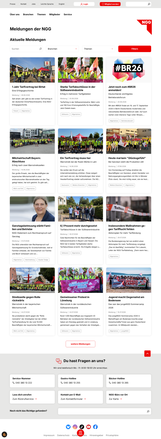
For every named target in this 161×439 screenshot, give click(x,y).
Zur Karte (114, 399)
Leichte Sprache (47, 4)
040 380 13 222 (24, 382)
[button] (15, 14)
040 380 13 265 (120, 382)
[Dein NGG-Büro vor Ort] (80, 433)
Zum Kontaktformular (72, 399)
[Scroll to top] (147, 353)
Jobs (33, 4)
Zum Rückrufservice (23, 399)
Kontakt (23, 4)
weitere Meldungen (80, 344)
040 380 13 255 (72, 382)
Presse (12, 4)
